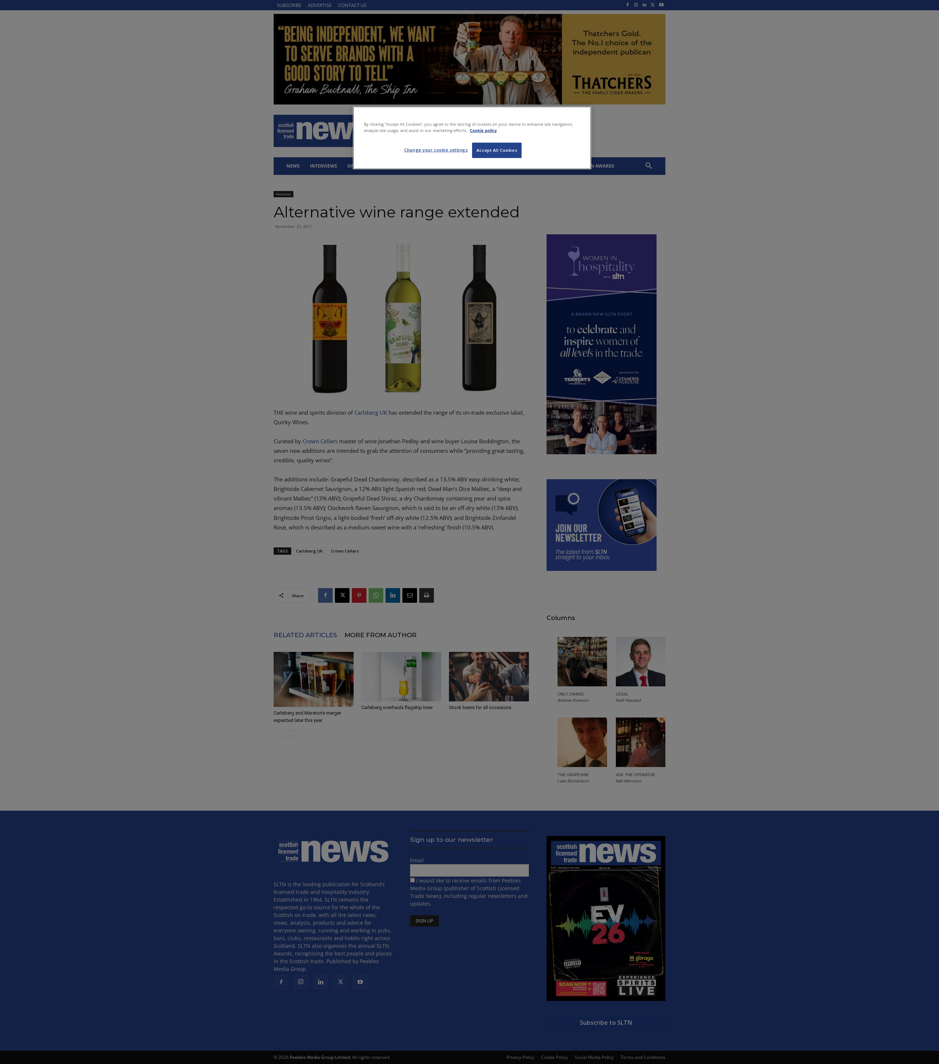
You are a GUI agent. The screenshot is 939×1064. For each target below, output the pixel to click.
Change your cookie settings (436, 150)
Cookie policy (483, 130)
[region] (472, 137)
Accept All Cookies (496, 150)
